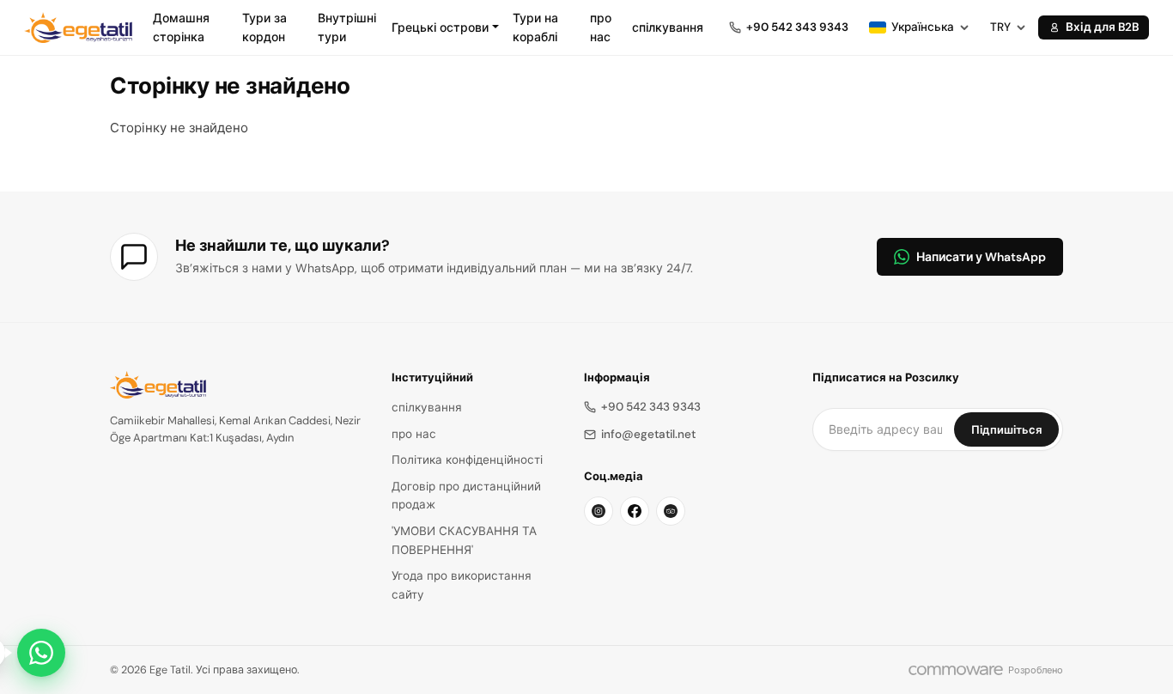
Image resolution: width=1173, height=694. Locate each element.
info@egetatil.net (648, 434)
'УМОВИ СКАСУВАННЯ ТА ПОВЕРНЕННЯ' (464, 540)
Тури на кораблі (535, 27)
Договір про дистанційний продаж (466, 496)
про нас (600, 27)
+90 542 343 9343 (651, 406)
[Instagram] (598, 511)
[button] (445, 27)
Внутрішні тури (347, 27)
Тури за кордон (264, 27)
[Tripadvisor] (670, 511)
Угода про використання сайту (462, 585)
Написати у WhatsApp (981, 257)
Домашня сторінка (181, 27)
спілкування (667, 27)
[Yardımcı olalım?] (41, 653)
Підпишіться (1006, 430)
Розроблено (1035, 670)
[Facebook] (634, 511)
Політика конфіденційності (467, 460)
